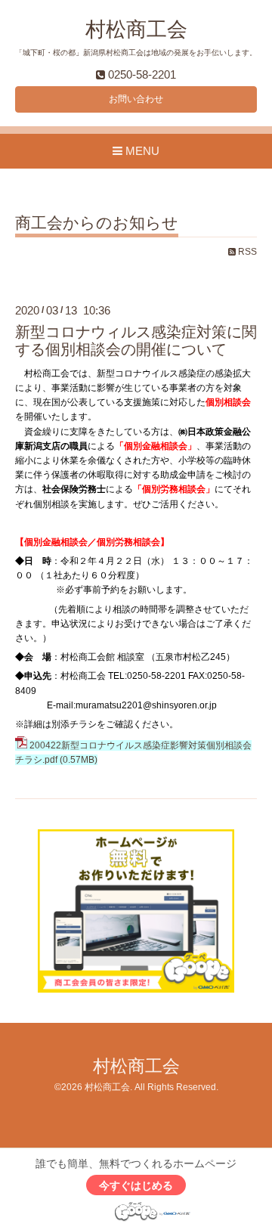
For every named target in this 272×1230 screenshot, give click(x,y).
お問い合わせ (136, 99)
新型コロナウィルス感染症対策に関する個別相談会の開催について (136, 341)
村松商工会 (136, 29)
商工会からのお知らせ (96, 223)
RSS (246, 251)
